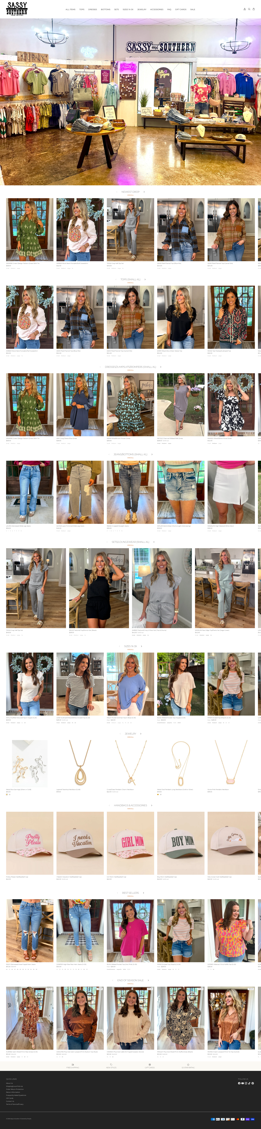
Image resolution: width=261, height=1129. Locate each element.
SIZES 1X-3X (128, 9)
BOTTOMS (105, 9)
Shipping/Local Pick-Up (14, 1086)
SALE (192, 9)
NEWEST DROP (130, 191)
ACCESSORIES (156, 9)
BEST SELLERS (130, 892)
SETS (116, 9)
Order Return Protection (15, 1089)
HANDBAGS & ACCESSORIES (130, 805)
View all (130, 195)
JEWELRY (141, 9)
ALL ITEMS (70, 9)
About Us (9, 1083)
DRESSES (92, 9)
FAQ (169, 9)
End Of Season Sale (130, 980)
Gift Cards (9, 1098)
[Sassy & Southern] (17, 9)
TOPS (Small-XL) (130, 279)
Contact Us (10, 1101)
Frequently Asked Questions (16, 1095)
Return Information (13, 1092)
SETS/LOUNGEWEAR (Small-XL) (130, 542)
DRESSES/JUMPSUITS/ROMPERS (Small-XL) (130, 366)
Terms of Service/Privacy (14, 1104)
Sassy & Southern (15, 1118)
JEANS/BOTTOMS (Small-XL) (130, 454)
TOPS (81, 9)
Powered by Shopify (25, 1118)
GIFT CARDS (180, 9)
